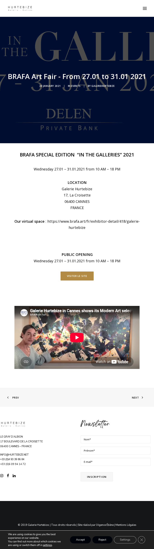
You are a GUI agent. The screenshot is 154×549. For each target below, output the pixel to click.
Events (76, 86)
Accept (80, 540)
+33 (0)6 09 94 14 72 (13, 464)
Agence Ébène (105, 525)
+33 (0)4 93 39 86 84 (12, 459)
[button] (145, 8)
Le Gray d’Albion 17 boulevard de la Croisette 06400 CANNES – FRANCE (21, 441)
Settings (125, 540)
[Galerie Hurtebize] (20, 8)
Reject (102, 540)
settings (47, 545)
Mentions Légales (126, 525)
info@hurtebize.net (14, 455)
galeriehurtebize (103, 86)
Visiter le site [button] (77, 276)
